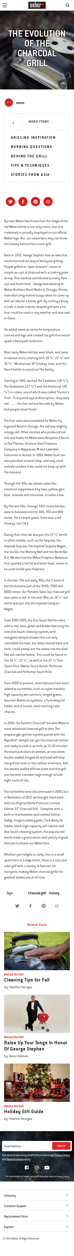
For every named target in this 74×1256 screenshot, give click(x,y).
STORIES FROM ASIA (30, 174)
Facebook (26, 1167)
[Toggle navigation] (4, 5)
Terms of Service (15, 1159)
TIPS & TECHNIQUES (30, 165)
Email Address (12, 1146)
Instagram (36, 1167)
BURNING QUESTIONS (31, 146)
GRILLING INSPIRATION (33, 137)
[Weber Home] (37, 5)
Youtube (47, 1168)
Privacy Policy (62, 1155)
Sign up (61, 1146)
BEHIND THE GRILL (29, 156)
